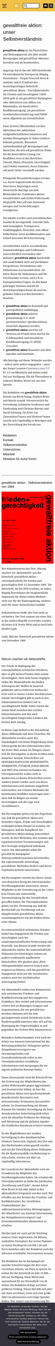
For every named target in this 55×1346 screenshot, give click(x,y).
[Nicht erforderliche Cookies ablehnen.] (51, 1324)
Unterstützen (11, 449)
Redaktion (10, 435)
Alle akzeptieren (28, 1332)
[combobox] (31, 5)
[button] (17, 6)
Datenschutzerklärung (28, 1341)
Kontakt (8, 440)
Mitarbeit (9, 454)
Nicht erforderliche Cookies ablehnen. (28, 1337)
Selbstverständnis (15, 444)
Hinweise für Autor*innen (19, 459)
